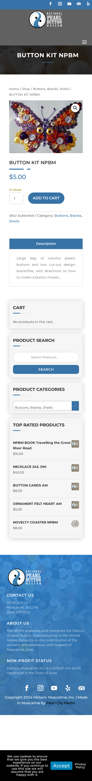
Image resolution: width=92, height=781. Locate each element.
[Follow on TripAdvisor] (79, 4)
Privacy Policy (80, 765)
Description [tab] (46, 243)
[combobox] (46, 405)
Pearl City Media (60, 703)
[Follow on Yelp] (88, 4)
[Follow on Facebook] (50, 4)
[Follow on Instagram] (60, 4)
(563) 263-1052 (18, 612)
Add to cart (46, 198)
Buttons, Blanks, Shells (51, 89)
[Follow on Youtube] (69, 4)
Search (46, 369)
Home (14, 89)
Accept (61, 766)
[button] (75, 108)
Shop (26, 89)
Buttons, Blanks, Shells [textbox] (44, 407)
